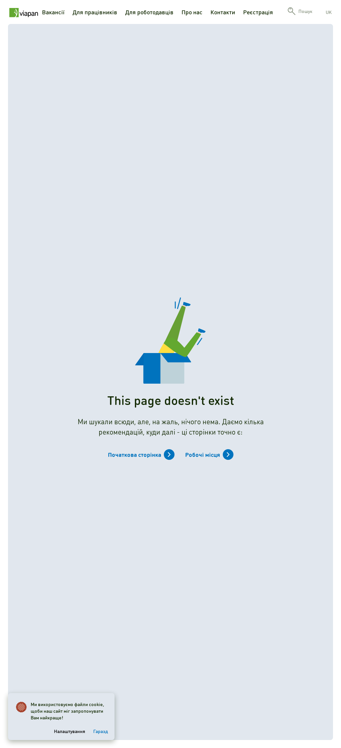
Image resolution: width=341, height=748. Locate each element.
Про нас (191, 12)
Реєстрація (258, 12)
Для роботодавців (149, 12)
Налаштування (69, 731)
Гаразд (100, 731)
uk (329, 12)
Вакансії (53, 12)
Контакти (222, 12)
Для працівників (95, 12)
